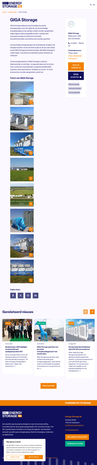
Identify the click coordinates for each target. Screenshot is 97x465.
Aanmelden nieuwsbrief (77, 437)
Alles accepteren (34, 457)
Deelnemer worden (75, 444)
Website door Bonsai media (49, 458)
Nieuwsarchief (48, 386)
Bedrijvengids (13, 12)
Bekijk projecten (75, 76)
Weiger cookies (15, 457)
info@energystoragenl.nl (74, 425)
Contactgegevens (72, 430)
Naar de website (75, 66)
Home (4, 12)
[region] (24, 450)
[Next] (92, 311)
